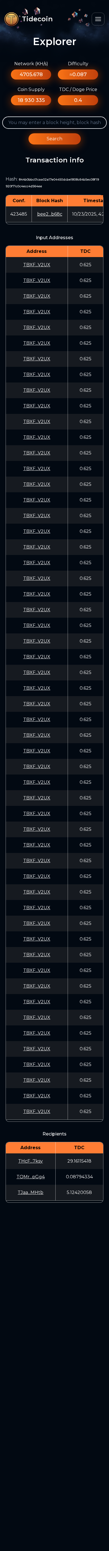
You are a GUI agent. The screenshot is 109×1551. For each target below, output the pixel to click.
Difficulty (78, 63)
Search (54, 138)
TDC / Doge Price (78, 89)
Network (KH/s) (31, 63)
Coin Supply (31, 89)
